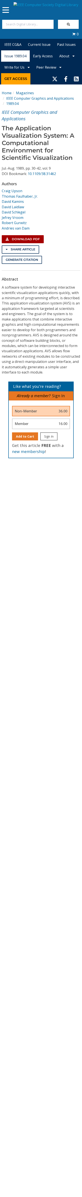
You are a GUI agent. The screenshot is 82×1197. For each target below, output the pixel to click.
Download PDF (25, 239)
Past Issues (66, 44)
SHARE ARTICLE (22, 249)
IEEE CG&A (12, 44)
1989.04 (12, 103)
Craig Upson (12, 190)
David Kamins (13, 201)
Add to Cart (25, 436)
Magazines (25, 93)
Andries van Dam (16, 228)
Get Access (15, 79)
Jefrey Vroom (12, 217)
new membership (28, 451)
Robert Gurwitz (14, 222)
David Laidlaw (13, 207)
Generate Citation (22, 260)
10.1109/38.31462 (42, 173)
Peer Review (46, 67)
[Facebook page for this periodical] (66, 78)
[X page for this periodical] (55, 78)
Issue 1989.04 (15, 56)
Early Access (43, 56)
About (64, 56)
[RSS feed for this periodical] (76, 78)
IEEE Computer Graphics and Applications (40, 98)
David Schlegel (13, 212)
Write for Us (14, 67)
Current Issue (39, 44)
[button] (75, 34)
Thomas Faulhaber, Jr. (20, 196)
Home (7, 93)
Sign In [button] (58, 395)
